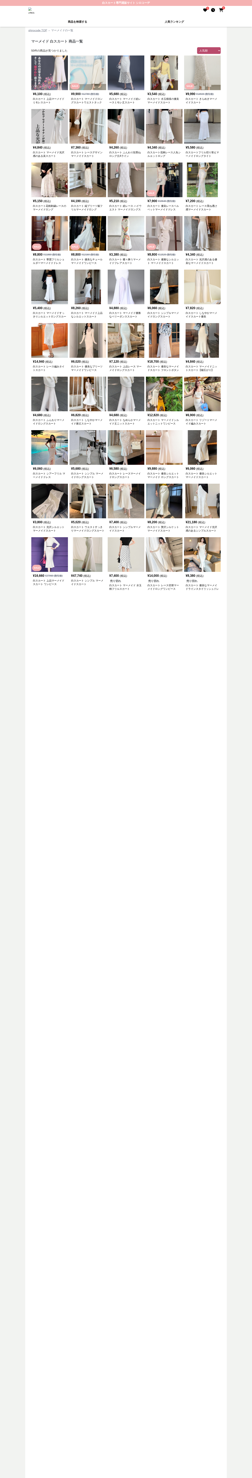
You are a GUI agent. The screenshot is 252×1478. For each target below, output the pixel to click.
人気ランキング (174, 21)
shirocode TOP (37, 30)
